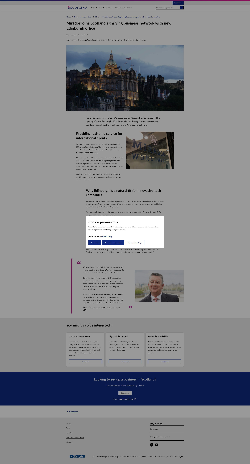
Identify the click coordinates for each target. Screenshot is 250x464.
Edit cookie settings (135, 242)
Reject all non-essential (112, 242)
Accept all (94, 242)
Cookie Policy (107, 236)
